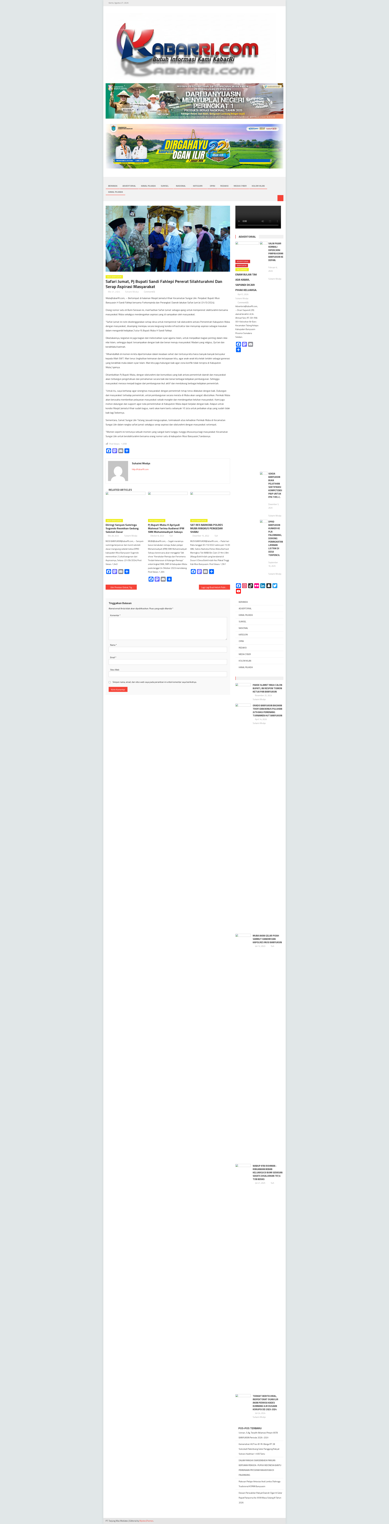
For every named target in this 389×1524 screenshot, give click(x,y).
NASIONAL (181, 185)
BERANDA (112, 185)
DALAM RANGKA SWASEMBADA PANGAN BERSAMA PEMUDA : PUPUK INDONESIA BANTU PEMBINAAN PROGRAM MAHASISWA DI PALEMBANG (260, 1467)
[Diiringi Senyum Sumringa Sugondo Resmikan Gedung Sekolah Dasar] (125, 504)
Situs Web (114, 669)
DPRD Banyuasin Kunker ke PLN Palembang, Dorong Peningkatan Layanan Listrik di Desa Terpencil (275, 538)
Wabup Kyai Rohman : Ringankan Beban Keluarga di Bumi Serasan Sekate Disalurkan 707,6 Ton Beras (267, 1172)
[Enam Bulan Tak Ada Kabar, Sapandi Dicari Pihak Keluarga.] (247, 250)
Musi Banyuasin (114, 276)
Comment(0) (149, 291)
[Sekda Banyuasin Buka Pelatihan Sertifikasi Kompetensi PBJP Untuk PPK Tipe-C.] (263, 474)
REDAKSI (224, 185)
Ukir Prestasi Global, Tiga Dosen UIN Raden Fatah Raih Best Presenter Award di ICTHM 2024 (123, 587)
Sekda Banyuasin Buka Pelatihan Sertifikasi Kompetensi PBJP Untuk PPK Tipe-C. (275, 485)
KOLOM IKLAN (258, 185)
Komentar (115, 615)
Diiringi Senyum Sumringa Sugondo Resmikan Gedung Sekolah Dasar (122, 528)
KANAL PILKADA (148, 185)
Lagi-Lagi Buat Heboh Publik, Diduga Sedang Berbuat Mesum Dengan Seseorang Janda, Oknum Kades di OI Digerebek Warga (215, 587)
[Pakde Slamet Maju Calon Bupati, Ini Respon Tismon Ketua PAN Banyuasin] (243, 688)
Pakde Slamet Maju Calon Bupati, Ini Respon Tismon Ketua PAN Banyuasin (267, 688)
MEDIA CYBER (240, 185)
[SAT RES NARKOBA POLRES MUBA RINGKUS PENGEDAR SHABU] (210, 504)
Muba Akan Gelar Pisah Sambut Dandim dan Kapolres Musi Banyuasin (267, 939)
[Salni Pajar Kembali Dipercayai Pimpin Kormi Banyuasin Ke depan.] (263, 355)
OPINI (212, 185)
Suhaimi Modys (132, 291)
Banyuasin (241, 265)
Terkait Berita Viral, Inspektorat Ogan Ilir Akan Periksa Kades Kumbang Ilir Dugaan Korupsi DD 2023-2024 (265, 1402)
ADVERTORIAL (129, 185)
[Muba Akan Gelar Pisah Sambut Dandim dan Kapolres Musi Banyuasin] (243, 1048)
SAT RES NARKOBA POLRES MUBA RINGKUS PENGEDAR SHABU (206, 528)
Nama (113, 644)
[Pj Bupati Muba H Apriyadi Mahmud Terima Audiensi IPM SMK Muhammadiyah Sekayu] (168, 504)
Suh (171, 535)
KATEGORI (198, 185)
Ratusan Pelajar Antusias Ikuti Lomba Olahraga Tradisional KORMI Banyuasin (259, 1484)
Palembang (242, 269)
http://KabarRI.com (140, 469)
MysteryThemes (146, 1520)
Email (113, 657)
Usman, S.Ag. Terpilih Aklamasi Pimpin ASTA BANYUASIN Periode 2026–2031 (258, 1435)
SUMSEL (165, 185)
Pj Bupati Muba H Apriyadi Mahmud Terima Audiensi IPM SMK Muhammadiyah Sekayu (166, 528)
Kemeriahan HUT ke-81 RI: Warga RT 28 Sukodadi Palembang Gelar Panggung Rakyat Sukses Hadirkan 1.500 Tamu (259, 1448)
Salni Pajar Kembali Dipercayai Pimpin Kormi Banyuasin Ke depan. (275, 252)
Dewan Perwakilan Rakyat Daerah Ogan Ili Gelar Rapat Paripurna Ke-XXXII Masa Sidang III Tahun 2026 (260, 1497)
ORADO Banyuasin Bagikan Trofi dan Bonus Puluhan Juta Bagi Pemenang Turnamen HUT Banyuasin (267, 710)
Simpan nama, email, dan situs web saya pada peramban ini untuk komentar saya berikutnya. (155, 682)
